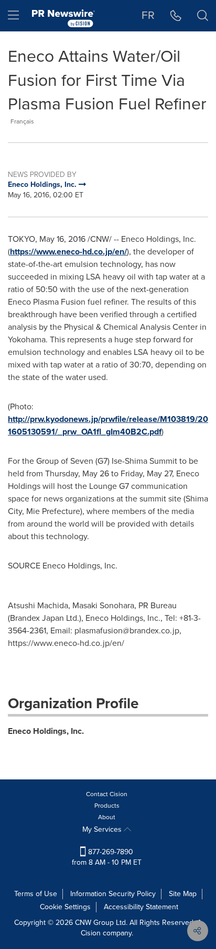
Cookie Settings (65, 906)
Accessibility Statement (141, 906)
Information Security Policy (113, 893)
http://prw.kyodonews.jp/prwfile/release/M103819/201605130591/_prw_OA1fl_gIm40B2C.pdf (108, 425)
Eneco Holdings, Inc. (46, 731)
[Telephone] (176, 15)
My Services (103, 829)
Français (22, 121)
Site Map (183, 893)
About (106, 817)
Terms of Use (35, 893)
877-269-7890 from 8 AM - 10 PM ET (107, 857)
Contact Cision (106, 794)
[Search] (202, 15)
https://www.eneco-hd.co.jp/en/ (68, 251)
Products (107, 805)
